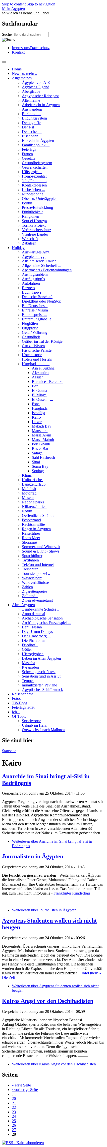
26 (14, 1125)
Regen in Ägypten (36, 529)
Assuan (38, 377)
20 (14, 1098)
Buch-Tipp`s (32, 292)
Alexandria (40, 373)
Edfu (36, 386)
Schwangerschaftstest (38, 672)
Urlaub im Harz (34, 725)
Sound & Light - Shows (40, 551)
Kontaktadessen (34, 185)
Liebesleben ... (33, 189)
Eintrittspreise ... (34, 314)
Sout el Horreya (34, 221)
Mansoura (40, 431)
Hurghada (40, 408)
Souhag (38, 471)
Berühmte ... (31, 114)
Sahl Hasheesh (43, 457)
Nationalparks (33, 502)
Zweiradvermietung (37, 600)
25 (14, 1121)
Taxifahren (30, 560)
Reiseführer (31, 533)
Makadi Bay (41, 426)
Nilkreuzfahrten (34, 506)
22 (14, 1107)
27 (14, 1130)
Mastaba (28, 663)
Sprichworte (31, 721)
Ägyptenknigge (34, 256)
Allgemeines (22, 78)
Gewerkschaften (35, 167)
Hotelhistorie (32, 355)
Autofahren (31, 283)
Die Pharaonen (33, 640)
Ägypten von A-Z (36, 82)
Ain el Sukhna (43, 368)
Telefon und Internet (38, 564)
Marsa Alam (41, 435)
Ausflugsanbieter (35, 274)
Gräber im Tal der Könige (42, 341)
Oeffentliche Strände (38, 515)
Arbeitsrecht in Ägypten (41, 105)
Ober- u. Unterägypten (39, 198)
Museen (28, 498)
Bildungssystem (34, 118)
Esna (36, 404)
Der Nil (28, 127)
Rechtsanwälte (33, 524)
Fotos (16, 698)
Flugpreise (30, 328)
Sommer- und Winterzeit (41, 547)
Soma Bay (40, 466)
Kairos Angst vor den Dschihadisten (47, 1001)
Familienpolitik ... (36, 145)
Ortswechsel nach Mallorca (43, 730)
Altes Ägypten (23, 605)
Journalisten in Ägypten (32, 856)
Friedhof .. (30, 645)
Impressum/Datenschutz (31, 48)
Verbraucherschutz (36, 230)
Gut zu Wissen (33, 346)
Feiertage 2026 (23, 707)
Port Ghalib (41, 444)
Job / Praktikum (34, 181)
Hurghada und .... (36, 364)
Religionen (30, 216)
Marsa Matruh (43, 439)
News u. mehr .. (24, 73)
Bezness (28, 288)
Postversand (31, 520)
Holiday (18, 248)
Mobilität (29, 489)
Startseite (9, 751)
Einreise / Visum (35, 310)
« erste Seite (21, 1085)
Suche (7, 34)
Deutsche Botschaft (37, 297)
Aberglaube (31, 91)
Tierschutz (30, 569)
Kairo (36, 417)
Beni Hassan (32, 627)
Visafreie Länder (35, 234)
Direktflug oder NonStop (41, 301)
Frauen (27, 154)
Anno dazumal (33, 614)
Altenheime (31, 100)
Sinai (36, 462)
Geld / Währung (34, 332)
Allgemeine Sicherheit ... (41, 265)
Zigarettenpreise (34, 591)
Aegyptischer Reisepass (40, 96)
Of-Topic (19, 716)
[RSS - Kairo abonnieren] (23, 1143)
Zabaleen (29, 243)
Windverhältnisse (35, 582)
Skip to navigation (41, 4)
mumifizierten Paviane (39, 685)
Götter (27, 649)
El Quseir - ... (42, 399)
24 (14, 1116)
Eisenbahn (30, 136)
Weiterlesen (44, 910)
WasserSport (32, 578)
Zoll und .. (30, 596)
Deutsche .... (32, 131)
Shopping (29, 542)
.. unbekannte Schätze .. (40, 609)
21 (14, 1103)
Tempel (28, 681)
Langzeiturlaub (34, 484)
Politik (27, 203)
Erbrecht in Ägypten (38, 140)
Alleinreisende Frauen (39, 261)
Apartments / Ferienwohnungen (47, 270)
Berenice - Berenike (47, 381)
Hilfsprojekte (32, 172)
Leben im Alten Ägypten (41, 658)
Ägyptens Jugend (35, 87)
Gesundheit (31, 337)
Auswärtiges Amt (35, 252)
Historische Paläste (37, 350)
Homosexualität (34, 176)
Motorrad (29, 493)
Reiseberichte (22, 694)
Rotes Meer (31, 538)
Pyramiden (30, 667)
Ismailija (38, 413)
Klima (27, 475)
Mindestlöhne (32, 194)
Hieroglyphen (33, 654)
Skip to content (14, 4)
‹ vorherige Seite (25, 1089)
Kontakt (18, 52)
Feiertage (29, 149)
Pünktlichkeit (32, 212)
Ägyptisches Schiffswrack (42, 689)
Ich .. (16, 712)
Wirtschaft (30, 239)
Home (17, 69)
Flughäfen (30, 323)
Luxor (37, 422)
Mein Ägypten (13, 8)
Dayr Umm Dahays (37, 631)
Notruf (27, 511)
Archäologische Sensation (42, 618)
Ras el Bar (40, 448)
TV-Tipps (19, 703)
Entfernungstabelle (36, 319)
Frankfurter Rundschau (72, 893)
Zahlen (27, 587)
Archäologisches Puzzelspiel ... (46, 622)
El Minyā (39, 395)
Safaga (37, 453)
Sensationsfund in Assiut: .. (43, 676)
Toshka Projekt (34, 225)
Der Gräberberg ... (36, 636)
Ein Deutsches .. (35, 306)
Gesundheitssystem (37, 163)
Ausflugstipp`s (33, 279)
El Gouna (39, 390)
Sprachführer (32, 556)
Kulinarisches (32, 480)
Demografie (31, 123)
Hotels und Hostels (37, 359)
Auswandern (32, 109)
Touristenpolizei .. (36, 573)
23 (14, 1112)
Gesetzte (28, 158)
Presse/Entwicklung (37, 207)
